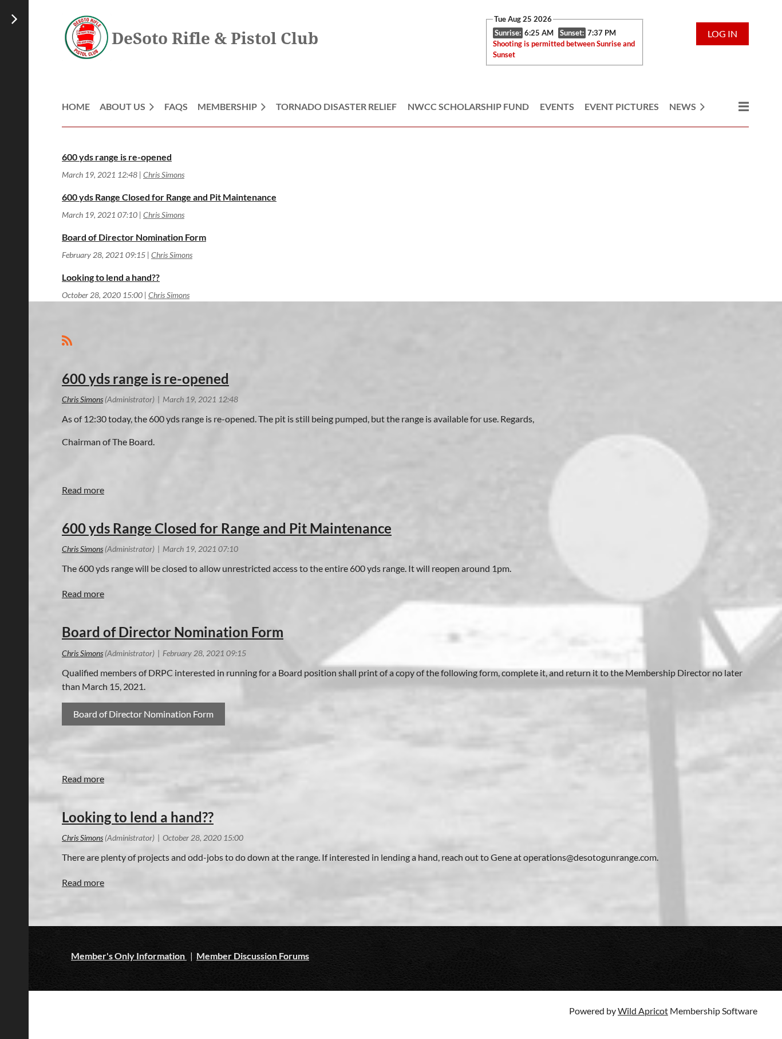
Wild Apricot (643, 1010)
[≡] (731, 106)
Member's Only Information (129, 955)
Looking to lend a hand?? (111, 277)
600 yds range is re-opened (117, 156)
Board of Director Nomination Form (134, 237)
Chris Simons (163, 174)
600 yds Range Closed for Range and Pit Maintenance (169, 196)
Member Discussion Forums (252, 955)
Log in (722, 33)
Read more (83, 489)
